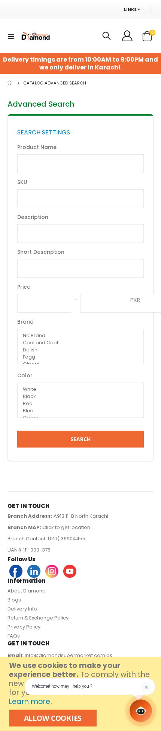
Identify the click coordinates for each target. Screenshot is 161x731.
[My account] (128, 36)
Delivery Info (22, 608)
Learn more (29, 701)
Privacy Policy (23, 626)
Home (10, 82)
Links (130, 9)
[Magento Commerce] (35, 36)
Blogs (14, 599)
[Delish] (80, 350)
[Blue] (80, 410)
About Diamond (26, 590)
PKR (135, 299)
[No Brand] (80, 335)
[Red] (80, 403)
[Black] (80, 396)
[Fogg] (80, 357)
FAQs (13, 635)
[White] (80, 389)
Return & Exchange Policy (38, 617)
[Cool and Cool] (80, 343)
